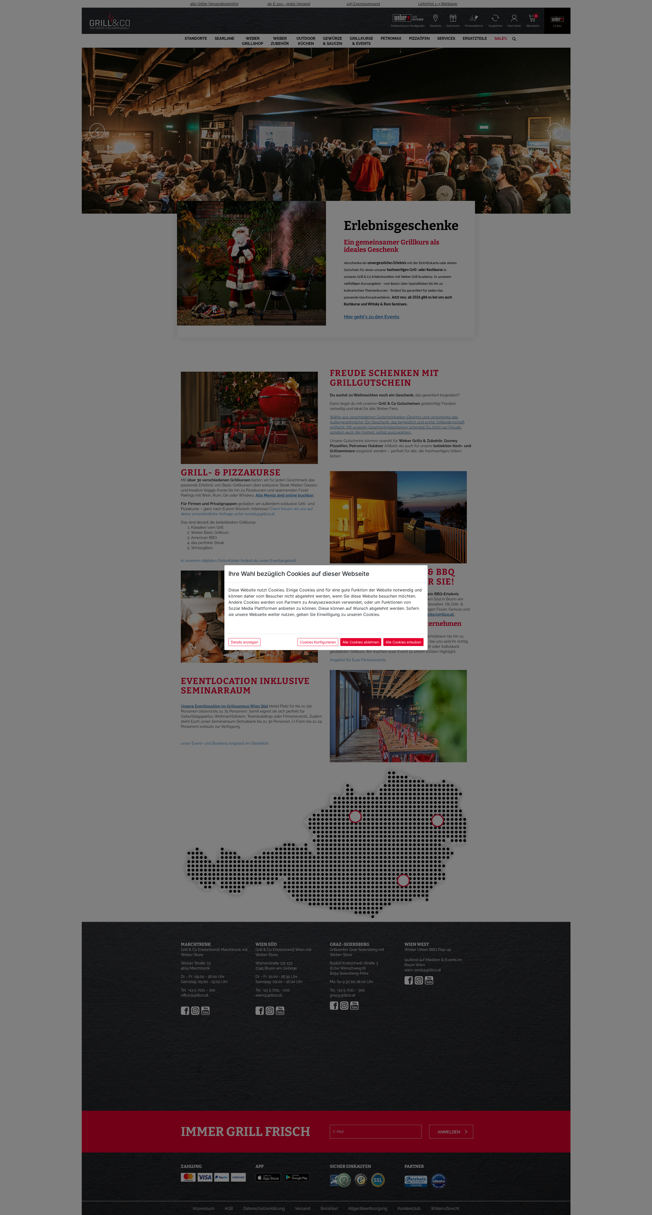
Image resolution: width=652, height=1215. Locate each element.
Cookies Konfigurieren (318, 642)
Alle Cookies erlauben (403, 642)
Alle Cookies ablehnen (361, 642)
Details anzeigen (244, 642)
